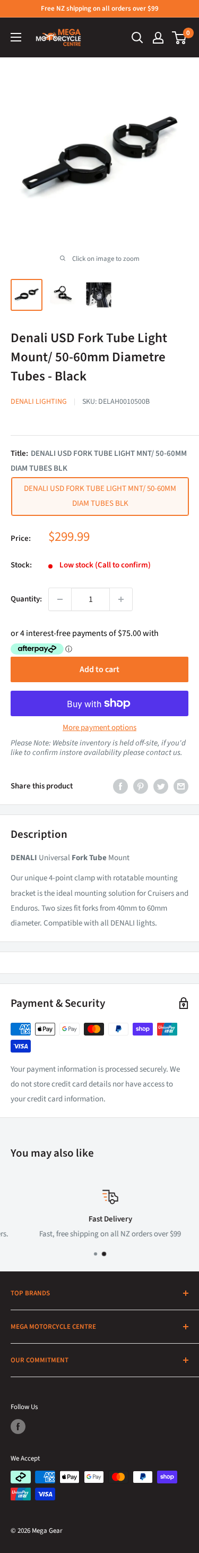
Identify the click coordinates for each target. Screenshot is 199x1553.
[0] (179, 37)
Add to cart (99, 669)
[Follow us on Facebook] (18, 1426)
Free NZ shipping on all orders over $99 (100, 8)
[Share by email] (181, 786)
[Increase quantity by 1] (121, 599)
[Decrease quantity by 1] (60, 599)
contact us (163, 752)
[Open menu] (16, 37)
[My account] (158, 38)
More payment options (99, 727)
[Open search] (137, 38)
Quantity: (26, 599)
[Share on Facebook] (120, 786)
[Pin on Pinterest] (140, 786)
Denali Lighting (39, 401)
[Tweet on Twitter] (160, 786)
